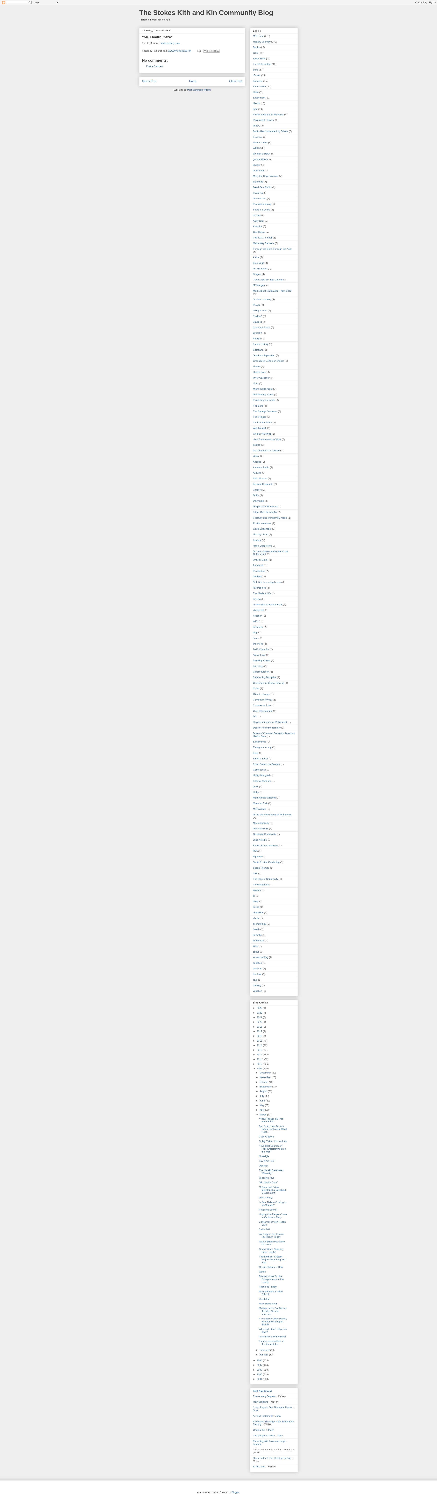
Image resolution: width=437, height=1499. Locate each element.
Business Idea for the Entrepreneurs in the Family (271, 1279)
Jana (255, 1410)
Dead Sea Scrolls (262, 187)
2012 (260, 1054)
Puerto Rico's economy (265, 845)
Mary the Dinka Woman (265, 176)
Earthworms (259, 741)
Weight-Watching (262, 433)
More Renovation (268, 1303)
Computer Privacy (262, 699)
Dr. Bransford (260, 268)
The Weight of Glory (264, 1435)
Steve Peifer (259, 86)
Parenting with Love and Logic (269, 1441)
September (266, 1086)
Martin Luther (260, 142)
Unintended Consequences (267, 604)
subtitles (257, 962)
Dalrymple (258, 500)
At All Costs (259, 1466)
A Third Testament (263, 1416)
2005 (260, 1374)
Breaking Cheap (261, 660)
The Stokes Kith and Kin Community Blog (206, 12)
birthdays (258, 627)
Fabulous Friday (268, 1286)
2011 (260, 1059)
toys (255, 979)
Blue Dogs (258, 262)
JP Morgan (259, 285)
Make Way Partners (263, 243)
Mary (271, 1430)
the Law (257, 974)
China (256, 688)
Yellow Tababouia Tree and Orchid (271, 1120)
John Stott (258, 170)
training (257, 985)
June (263, 1100)
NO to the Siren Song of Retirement (272, 814)
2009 (260, 1068)
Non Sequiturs (260, 828)
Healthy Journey (262, 41)
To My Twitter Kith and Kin (273, 1141)
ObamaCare (259, 198)
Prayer (256, 304)
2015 (260, 1040)
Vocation (257, 615)
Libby (256, 792)
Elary (255, 753)
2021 (260, 1017)
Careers (257, 489)
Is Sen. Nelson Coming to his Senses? (272, 1203)
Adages (257, 461)
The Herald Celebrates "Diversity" (271, 1172)
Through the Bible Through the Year (272, 249)
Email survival (260, 758)
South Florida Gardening (266, 862)
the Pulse (258, 643)
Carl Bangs (259, 232)
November (266, 1077)
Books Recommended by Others (270, 131)
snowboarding (260, 957)
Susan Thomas (261, 867)
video (256, 456)
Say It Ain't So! (266, 1160)
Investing (258, 193)
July (262, 1096)
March (263, 1114)
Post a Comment (154, 66)
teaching (257, 968)
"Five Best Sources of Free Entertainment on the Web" (272, 1148)
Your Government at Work (267, 439)
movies (257, 215)
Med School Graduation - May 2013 (272, 290)
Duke (256, 92)
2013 (260, 1050)
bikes (256, 901)
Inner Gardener (261, 377)
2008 (260, 1360)
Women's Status (262, 153)
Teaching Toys (266, 1177)
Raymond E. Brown (263, 120)
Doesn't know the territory (267, 727)
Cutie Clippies (266, 1136)
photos (256, 165)
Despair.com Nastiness (265, 506)
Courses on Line (262, 705)
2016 (260, 1036)
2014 (260, 1045)
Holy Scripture (260, 1401)
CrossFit (257, 332)
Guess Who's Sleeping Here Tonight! (271, 1250)
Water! (262, 1271)
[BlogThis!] (208, 51)
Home (192, 81)
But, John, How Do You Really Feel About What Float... (273, 1129)
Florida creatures (262, 523)
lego (255, 109)
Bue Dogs (258, 666)
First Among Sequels (264, 1396)
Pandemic (258, 565)
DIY (255, 716)
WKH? (256, 621)
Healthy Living (260, 534)
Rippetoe (258, 856)
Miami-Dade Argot (262, 388)
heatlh (256, 929)
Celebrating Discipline (264, 677)
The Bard (258, 405)
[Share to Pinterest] (218, 51)
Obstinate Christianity (264, 834)
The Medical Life (262, 593)
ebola (256, 918)
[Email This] (205, 51)
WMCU (257, 148)
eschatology (259, 923)
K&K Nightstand (262, 1391)
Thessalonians (261, 884)
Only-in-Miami (260, 559)
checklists (258, 912)
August (264, 1091)
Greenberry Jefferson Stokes (268, 360)
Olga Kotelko (260, 839)
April (262, 1109)
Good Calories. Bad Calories (268, 279)
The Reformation (262, 64)
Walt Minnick (259, 428)
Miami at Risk (260, 803)
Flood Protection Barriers (266, 764)
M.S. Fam (258, 36)
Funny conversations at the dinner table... (271, 1342)
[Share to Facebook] (214, 51)
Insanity (257, 540)
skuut (256, 951)
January (264, 1354)
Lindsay (257, 1444)
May (262, 1105)
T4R (255, 873)
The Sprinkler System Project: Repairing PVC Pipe (272, 1259)
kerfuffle (257, 935)
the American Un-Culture (266, 450)
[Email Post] (198, 51)
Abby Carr (258, 221)
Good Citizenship (262, 528)
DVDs (256, 495)
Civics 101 (264, 1229)
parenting (258, 181)
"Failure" (257, 316)
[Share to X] (211, 51)
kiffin (255, 946)
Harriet (256, 366)
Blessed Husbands (263, 484)
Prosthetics (259, 571)
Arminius (257, 226)
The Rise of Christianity (265, 879)
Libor (255, 383)
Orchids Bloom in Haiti (271, 1267)
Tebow (256, 125)
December (266, 1072)
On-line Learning (262, 299)
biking (256, 907)
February (265, 1350)
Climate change (261, 694)
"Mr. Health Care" (268, 1182)
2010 (260, 1064)
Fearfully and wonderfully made (270, 517)
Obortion (263, 1165)
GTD (255, 53)
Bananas (258, 81)
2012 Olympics (261, 649)
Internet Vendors (262, 781)
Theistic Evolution (262, 422)
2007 (260, 1365)
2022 (260, 1012)
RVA (255, 851)
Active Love (259, 655)
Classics (257, 321)
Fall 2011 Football (262, 237)
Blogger (235, 1492)
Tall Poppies (259, 587)
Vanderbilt (258, 610)
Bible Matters (260, 478)
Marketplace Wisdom (264, 797)
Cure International (262, 711)
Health (256, 103)
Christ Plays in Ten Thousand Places (272, 1407)
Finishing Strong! (268, 1209)
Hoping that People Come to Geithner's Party (273, 1216)
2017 (260, 1031)
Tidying (257, 599)
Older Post (235, 81)
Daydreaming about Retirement (270, 722)
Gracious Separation (264, 355)
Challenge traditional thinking (268, 683)
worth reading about (170, 43)
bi (254, 895)
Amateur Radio (261, 467)
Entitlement (259, 97)
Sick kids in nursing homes (267, 582)
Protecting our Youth (264, 400)
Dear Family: (266, 1197)
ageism (257, 890)
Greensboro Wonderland (272, 1336)
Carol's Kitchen (261, 671)
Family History (260, 344)
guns (255, 69)
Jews (255, 786)
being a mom (260, 310)
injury (256, 638)
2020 (260, 1022)
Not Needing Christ (263, 394)
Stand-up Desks (261, 209)
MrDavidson (259, 809)
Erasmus (258, 137)
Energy (257, 338)
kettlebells (258, 940)
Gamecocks (259, 769)
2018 (260, 1026)
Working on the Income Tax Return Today (271, 1235)
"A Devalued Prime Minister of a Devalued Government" (272, 1190)
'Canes (256, 75)
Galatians (258, 349)
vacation (257, 990)
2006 (260, 1369)
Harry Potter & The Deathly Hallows (272, 1458)
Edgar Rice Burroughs (265, 512)
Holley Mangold (261, 775)
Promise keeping (262, 204)
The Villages (259, 416)
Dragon (257, 274)
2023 (260, 1008)
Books (256, 47)
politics (256, 444)
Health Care (259, 372)
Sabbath (257, 576)
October (264, 1082)
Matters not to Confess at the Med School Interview (272, 1311)
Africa (256, 257)
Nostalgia (264, 1156)
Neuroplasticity (261, 823)
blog (255, 632)
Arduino (257, 472)
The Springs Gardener (265, 411)
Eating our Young (262, 747)
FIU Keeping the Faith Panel (268, 114)
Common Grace (261, 327)
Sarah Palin (259, 58)
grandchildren (260, 159)
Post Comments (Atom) (199, 90)
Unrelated (264, 1299)
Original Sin (259, 1430)
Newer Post (149, 81)
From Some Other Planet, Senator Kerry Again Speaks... (273, 1321)
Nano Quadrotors (262, 545)
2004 (260, 1379)
